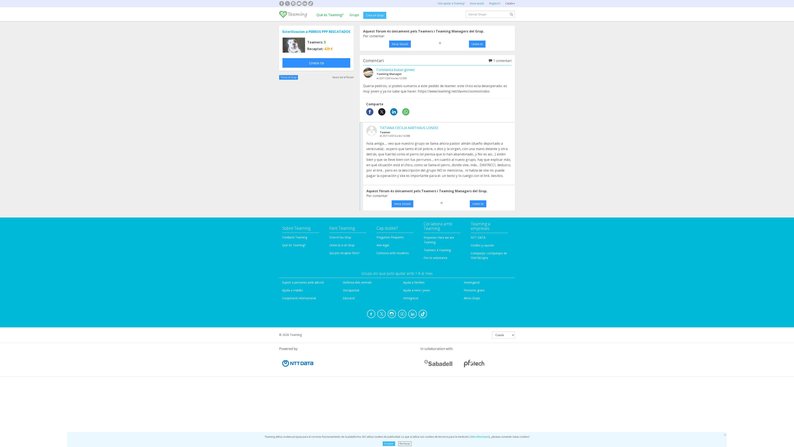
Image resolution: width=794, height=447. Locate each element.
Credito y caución (482, 245)
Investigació (472, 282)
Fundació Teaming (294, 237)
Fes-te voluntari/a (435, 258)
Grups (354, 15)
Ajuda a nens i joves (416, 290)
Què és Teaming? (330, 15)
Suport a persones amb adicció (303, 282)
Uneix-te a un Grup (341, 245)
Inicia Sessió (400, 44)
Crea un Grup (375, 15)
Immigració (410, 298)
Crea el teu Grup (340, 237)
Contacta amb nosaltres (393, 253)
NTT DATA (478, 237)
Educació (349, 298)
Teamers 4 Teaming (437, 250)
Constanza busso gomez (396, 69)
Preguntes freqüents (390, 237)
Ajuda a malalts (292, 290)
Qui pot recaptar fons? (344, 253)
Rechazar (404, 443)
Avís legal (383, 245)
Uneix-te (316, 62)
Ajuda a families (414, 282)
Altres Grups (472, 298)
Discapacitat (351, 290)
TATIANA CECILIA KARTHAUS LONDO (409, 128)
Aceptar (388, 443)
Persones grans (474, 290)
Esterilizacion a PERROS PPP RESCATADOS (316, 31)
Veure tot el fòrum (343, 77)
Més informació (479, 437)
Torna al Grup (288, 77)
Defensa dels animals (357, 282)
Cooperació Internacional (299, 298)
